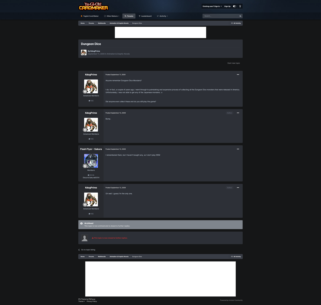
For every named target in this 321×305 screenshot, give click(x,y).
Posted (116, 74)
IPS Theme (82, 299)
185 (92, 101)
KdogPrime (95, 51)
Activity (162, 16)
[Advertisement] (160, 32)
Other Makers (112, 16)
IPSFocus (92, 299)
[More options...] (237, 74)
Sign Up (227, 6)
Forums (130, 16)
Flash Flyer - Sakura (91, 149)
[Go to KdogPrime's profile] (84, 52)
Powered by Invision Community (231, 300)
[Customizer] (234, 6)
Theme (81, 301)
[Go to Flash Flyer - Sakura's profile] (91, 161)
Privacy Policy (92, 301)
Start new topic (233, 63)
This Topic (231, 16)
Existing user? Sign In (212, 6)
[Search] (240, 16)
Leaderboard (146, 16)
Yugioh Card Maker (91, 16)
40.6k (91, 175)
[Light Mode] (240, 6)
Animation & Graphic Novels (118, 54)
